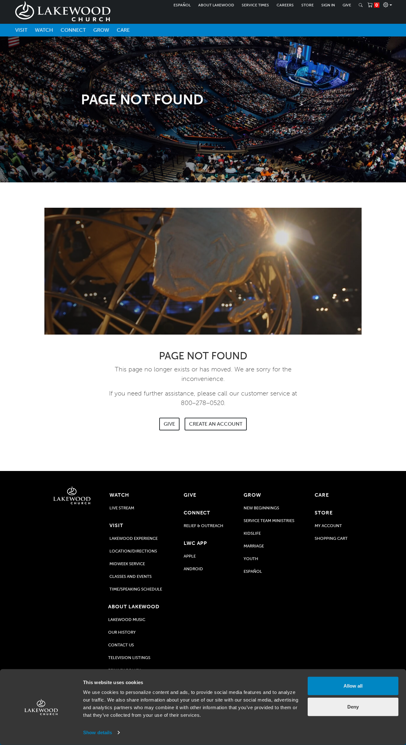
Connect (73, 30)
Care (123, 30)
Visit (21, 30)
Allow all (353, 686)
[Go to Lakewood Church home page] (71, 495)
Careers (285, 5)
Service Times (255, 5)
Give (347, 5)
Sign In (328, 5)
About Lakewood (216, 5)
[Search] (360, 5)
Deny (353, 706)
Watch (44, 30)
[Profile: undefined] (387, 5)
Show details (97, 732)
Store (307, 5)
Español (182, 5)
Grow (101, 30)
